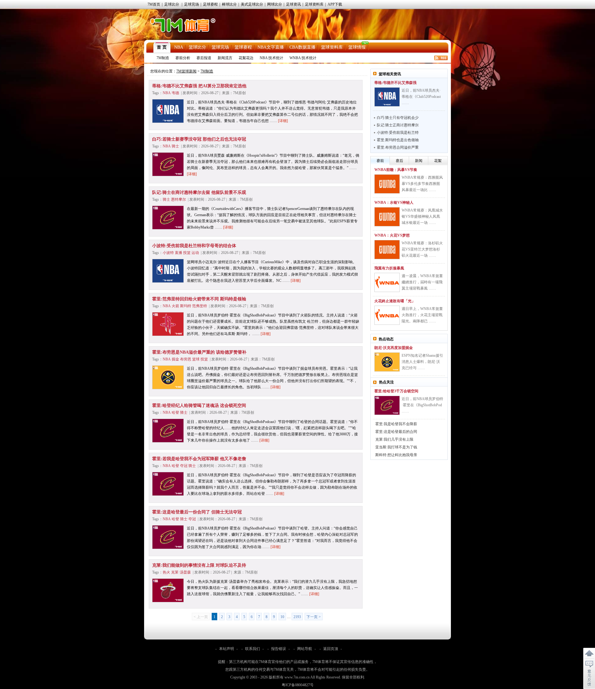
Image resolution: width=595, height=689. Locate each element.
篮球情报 (357, 47)
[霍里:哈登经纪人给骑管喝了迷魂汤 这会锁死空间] (387, 405)
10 (282, 617)
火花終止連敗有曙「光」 (394, 301)
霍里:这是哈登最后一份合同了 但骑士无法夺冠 (197, 512)
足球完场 (191, 4)
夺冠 (183, 466)
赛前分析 (182, 58)
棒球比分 (229, 4)
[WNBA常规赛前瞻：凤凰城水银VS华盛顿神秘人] (387, 216)
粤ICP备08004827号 (298, 685)
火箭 (175, 306)
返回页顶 (330, 649)
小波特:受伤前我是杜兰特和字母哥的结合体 (194, 245)
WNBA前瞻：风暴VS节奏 (395, 170)
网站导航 (304, 649)
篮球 (196, 359)
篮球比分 (197, 47)
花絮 (438, 161)
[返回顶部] (589, 653)
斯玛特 (185, 306)
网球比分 (274, 4)
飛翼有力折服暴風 (389, 268)
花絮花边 (246, 58)
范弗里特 (199, 306)
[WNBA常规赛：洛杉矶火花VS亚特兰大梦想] (387, 249)
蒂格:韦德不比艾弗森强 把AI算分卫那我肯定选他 (199, 86)
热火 (166, 572)
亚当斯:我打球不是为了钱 (396, 447)
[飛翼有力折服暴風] (387, 282)
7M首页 (154, 4)
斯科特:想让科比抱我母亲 (396, 455)
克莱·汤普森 (181, 572)
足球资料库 (314, 4)
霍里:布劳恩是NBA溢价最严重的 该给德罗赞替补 (199, 352)
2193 (297, 617)
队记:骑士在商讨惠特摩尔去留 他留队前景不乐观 (199, 192)
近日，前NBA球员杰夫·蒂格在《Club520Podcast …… (421, 96)
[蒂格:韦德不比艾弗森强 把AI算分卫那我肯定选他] (387, 97)
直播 (178, 253)
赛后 (399, 161)
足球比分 (171, 4)
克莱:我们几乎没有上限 (394, 439)
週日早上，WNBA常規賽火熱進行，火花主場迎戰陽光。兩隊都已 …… (422, 315)
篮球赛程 (243, 47)
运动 (195, 253)
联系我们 (252, 649)
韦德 (175, 93)
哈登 (175, 412)
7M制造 (162, 58)
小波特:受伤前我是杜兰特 (398, 132)
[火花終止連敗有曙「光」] (387, 315)
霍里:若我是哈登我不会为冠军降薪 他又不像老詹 (199, 458)
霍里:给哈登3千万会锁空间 (396, 391)
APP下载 (335, 4)
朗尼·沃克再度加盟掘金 (393, 348)
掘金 (175, 359)
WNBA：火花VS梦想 (392, 235)
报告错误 (278, 649)
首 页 (162, 47)
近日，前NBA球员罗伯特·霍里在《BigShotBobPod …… (422, 405)
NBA (178, 47)
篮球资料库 (332, 47)
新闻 (418, 161)
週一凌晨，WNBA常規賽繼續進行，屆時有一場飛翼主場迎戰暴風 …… (422, 282)
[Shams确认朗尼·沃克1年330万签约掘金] (387, 362)
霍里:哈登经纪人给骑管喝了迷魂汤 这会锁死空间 (199, 405)
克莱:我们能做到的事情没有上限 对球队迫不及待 (199, 565)
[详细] (283, 121)
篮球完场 (220, 47)
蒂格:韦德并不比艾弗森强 (395, 83)
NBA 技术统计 (271, 58)
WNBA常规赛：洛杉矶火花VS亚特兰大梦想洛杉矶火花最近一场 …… (422, 249)
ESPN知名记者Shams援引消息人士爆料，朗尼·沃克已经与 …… (422, 361)
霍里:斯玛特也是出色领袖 (398, 140)
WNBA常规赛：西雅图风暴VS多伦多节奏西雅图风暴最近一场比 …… (422, 183)
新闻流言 (225, 58)
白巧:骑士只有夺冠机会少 (398, 118)
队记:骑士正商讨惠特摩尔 (398, 125)
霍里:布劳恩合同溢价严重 (398, 147)
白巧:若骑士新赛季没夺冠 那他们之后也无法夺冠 (199, 139)
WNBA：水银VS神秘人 (393, 202)
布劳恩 (185, 359)
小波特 (168, 253)
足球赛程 (210, 4)
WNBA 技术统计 (302, 58)
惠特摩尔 (178, 199)
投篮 (187, 253)
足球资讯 (293, 4)
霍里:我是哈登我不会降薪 (396, 424)
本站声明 (226, 649)
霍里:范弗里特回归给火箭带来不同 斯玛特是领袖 (199, 299)
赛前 (380, 161)
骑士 (175, 146)
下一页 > (313, 617)
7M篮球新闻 (186, 71)
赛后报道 (203, 58)
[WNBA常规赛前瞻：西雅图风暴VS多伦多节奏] (387, 184)
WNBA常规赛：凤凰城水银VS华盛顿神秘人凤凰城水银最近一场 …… (422, 216)
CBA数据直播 (302, 47)
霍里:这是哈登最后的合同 (396, 432)
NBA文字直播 (271, 47)
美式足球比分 (252, 4)
